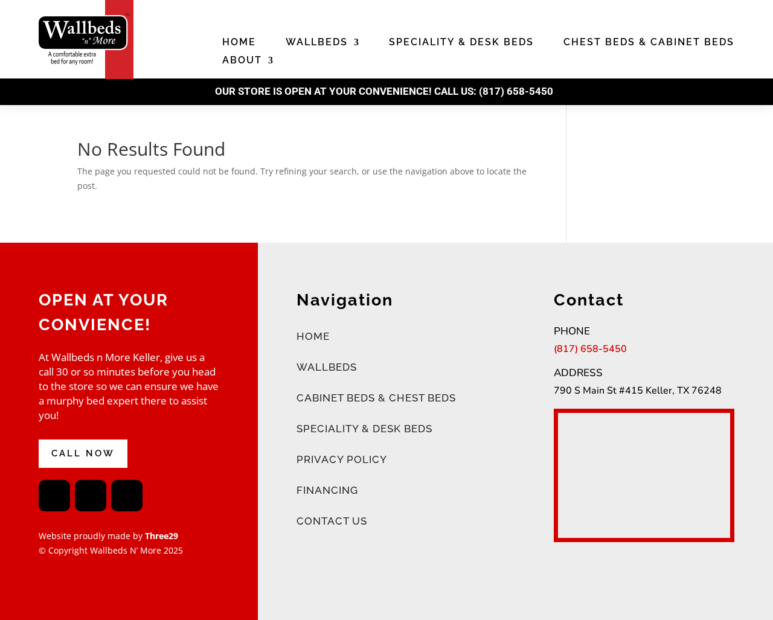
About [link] (242, 61)
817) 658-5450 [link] (518, 91)
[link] (86, 75)
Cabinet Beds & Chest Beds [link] (376, 398)
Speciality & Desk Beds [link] (461, 43)
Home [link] (239, 43)
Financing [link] (327, 490)
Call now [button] (83, 453)
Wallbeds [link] (317, 43)
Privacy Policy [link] (342, 459)
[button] (54, 495)
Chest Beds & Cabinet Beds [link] (648, 43)
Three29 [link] (160, 536)
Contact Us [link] (332, 521)
